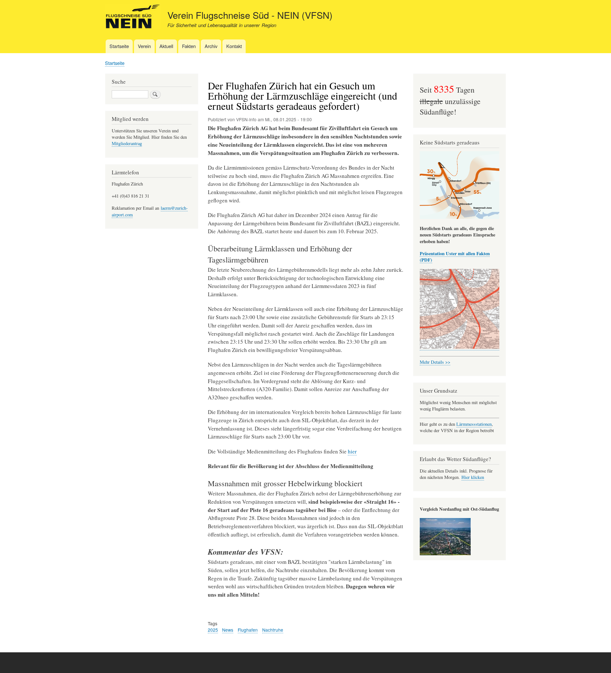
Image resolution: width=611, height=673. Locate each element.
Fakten (189, 46)
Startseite (119, 46)
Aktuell (166, 46)
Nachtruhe (272, 630)
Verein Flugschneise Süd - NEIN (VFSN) (250, 14)
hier (352, 451)
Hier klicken (472, 477)
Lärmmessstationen (474, 424)
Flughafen (248, 630)
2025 (213, 630)
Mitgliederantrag (127, 143)
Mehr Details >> (435, 362)
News (227, 630)
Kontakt (234, 46)
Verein (144, 46)
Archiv (211, 46)
